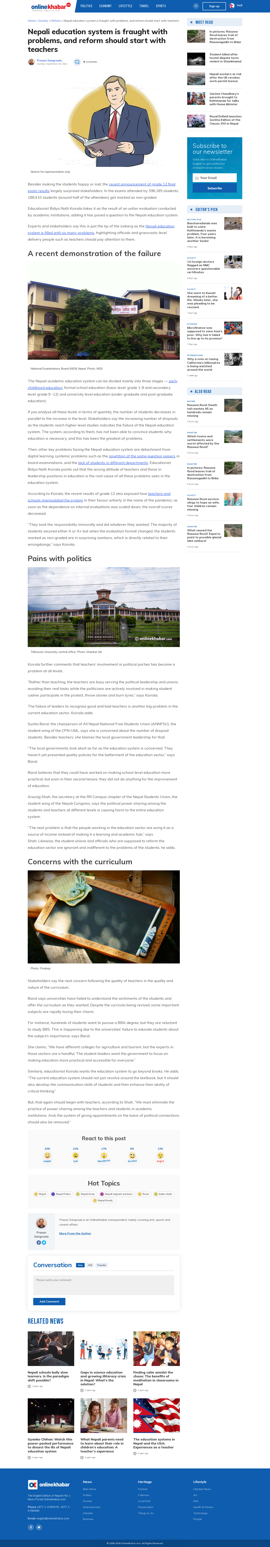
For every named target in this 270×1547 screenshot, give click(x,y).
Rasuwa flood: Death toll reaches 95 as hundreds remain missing (202, 410)
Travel (144, 6)
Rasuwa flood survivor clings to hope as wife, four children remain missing (203, 504)
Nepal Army (88, 1193)
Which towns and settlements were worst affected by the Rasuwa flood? (203, 442)
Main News (89, 1489)
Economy (105, 6)
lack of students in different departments (113, 462)
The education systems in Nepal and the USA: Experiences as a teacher (154, 1443)
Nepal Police (63, 1193)
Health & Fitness (203, 1507)
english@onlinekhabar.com (53, 1518)
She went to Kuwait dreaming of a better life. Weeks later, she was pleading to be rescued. (202, 300)
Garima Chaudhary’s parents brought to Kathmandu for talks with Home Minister (224, 99)
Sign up (214, 6)
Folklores (143, 1495)
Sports (161, 6)
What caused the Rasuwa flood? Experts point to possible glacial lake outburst (204, 536)
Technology (200, 1513)
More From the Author (75, 1233)
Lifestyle (125, 6)
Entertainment (91, 1507)
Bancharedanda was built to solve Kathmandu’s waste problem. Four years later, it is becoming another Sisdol (202, 232)
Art (195, 1495)
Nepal (42, 1193)
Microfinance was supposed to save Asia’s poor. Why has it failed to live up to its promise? (204, 333)
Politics (86, 6)
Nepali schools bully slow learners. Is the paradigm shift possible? (48, 1376)
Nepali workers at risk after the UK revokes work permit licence (226, 77)
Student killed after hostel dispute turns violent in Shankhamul (225, 58)
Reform (56, 20)
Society (43, 20)
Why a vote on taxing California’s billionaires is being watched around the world (203, 364)
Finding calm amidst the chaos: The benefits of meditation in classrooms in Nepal (156, 1378)
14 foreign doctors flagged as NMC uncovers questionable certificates (203, 267)
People (197, 1519)
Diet (195, 1501)
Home (32, 20)
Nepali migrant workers (118, 1193)
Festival (142, 1489)
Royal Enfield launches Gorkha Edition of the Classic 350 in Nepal (226, 120)
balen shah (165, 1193)
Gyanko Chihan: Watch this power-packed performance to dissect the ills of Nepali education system (50, 1445)
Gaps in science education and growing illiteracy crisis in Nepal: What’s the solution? (103, 1378)
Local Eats (144, 1501)
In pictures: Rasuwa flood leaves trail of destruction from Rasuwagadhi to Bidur (225, 37)
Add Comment (49, 1301)
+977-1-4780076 (48, 1507)
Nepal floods (105, 1200)
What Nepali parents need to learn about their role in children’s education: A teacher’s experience (102, 1445)
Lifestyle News (202, 1489)
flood (146, 1193)
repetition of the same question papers (142, 456)
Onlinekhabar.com (55, 1499)
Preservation (145, 1507)
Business (88, 1519)
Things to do (146, 1513)
